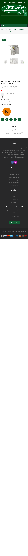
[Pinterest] (11, 119)
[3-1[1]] (22, 61)
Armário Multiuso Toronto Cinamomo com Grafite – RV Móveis (23, 81)
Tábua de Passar (7, 104)
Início (2, 29)
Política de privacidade (14, 182)
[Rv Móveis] (6, 111)
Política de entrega (14, 180)
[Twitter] (6, 119)
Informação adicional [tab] (14, 130)
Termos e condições (14, 174)
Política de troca (14, 185)
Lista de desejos (12, 2)
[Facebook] (2, 119)
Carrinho (4, 2)
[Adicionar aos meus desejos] (2, 94)
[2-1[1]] (14, 61)
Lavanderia (8, 29)
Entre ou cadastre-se (22, 2)
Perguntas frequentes (14, 177)
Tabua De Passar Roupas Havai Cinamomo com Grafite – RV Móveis (26, 81)
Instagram (15, 162)
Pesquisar (25, 14)
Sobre (14, 171)
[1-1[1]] (14, 48)
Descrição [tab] (14, 127)
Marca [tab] (7, 133)
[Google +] (15, 119)
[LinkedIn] (19, 119)
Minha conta (14, 202)
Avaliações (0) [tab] (18, 133)
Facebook (12, 162)
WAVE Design (13, 231)
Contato (14, 196)
